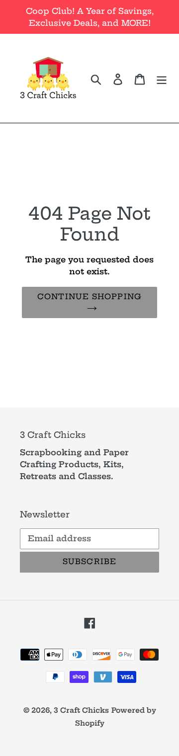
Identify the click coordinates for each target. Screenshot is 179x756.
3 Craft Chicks (81, 710)
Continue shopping (89, 296)
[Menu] (162, 78)
